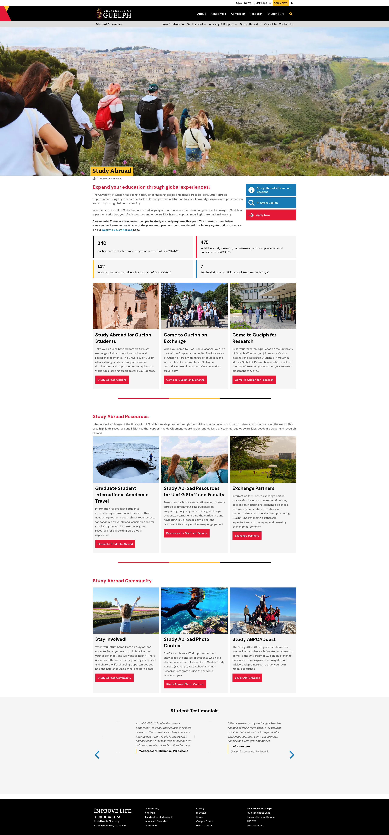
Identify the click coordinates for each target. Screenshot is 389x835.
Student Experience (111, 178)
